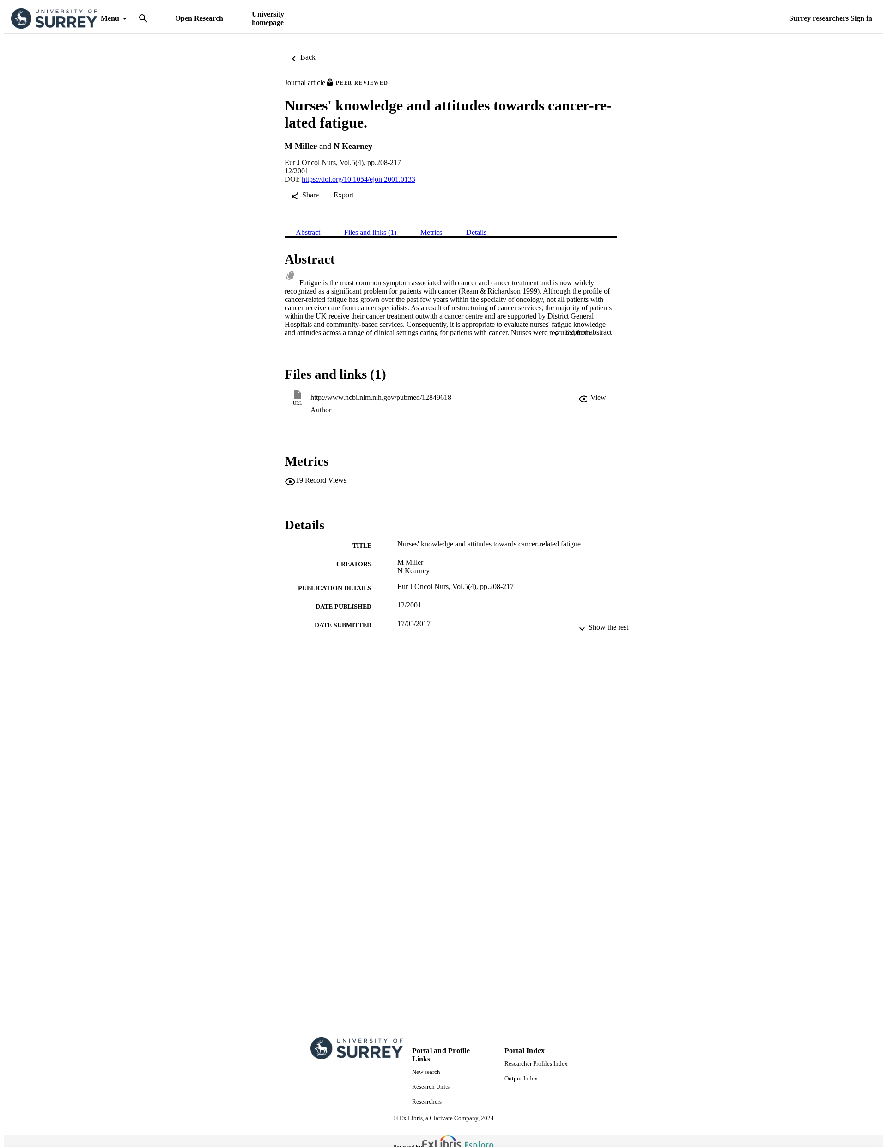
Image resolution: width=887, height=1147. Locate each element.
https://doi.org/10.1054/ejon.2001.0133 (358, 179)
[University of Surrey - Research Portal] (54, 18)
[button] (592, 397)
